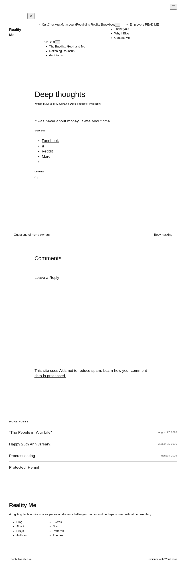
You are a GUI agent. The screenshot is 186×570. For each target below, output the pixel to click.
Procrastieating (22, 456)
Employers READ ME (144, 24)
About (111, 24)
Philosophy (95, 103)
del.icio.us (56, 55)
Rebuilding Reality (88, 24)
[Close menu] (31, 16)
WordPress (170, 558)
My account (68, 24)
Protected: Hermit (24, 467)
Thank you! (121, 29)
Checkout (54, 24)
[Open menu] (173, 7)
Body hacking (163, 234)
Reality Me (22, 505)
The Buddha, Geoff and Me (67, 46)
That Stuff (48, 42)
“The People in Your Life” (31, 432)
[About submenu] (117, 25)
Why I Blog (121, 33)
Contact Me (122, 38)
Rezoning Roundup (61, 51)
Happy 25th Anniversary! (30, 444)
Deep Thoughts (79, 103)
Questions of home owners (32, 234)
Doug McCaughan (56, 103)
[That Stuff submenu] (57, 42)
